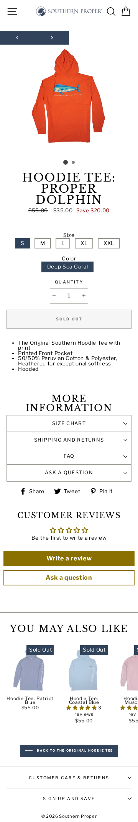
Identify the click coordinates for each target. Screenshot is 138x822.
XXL (109, 243)
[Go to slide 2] (74, 163)
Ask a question (69, 472)
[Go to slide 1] (65, 162)
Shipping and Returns (69, 440)
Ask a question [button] (69, 577)
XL (83, 243)
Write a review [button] (69, 558)
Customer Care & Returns (69, 777)
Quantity (69, 282)
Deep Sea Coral (67, 266)
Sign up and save (69, 798)
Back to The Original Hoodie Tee (74, 750)
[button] (82, 707)
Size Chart (69, 423)
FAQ (69, 456)
